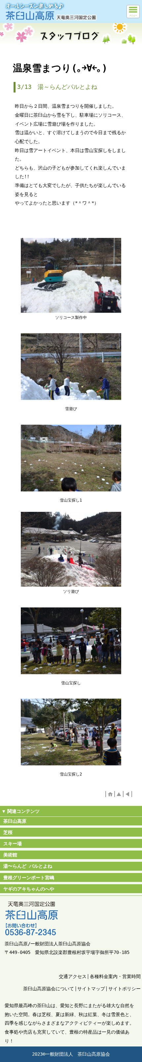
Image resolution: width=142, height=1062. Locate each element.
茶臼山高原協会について (48, 988)
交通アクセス (73, 976)
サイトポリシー (124, 988)
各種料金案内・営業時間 (115, 976)
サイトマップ (91, 988)
